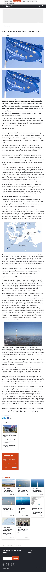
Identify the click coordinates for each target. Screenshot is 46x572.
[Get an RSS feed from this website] (14, 564)
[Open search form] (39, 6)
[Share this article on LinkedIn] (2, 418)
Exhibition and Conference (9, 3)
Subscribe (7, 463)
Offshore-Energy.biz (8, 1)
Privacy (31, 550)
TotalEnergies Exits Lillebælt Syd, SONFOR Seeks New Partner (8, 492)
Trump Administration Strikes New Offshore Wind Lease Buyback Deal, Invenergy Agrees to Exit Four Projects (37, 511)
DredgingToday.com (25, 1)
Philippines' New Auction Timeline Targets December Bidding (22, 510)
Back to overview (6, 25)
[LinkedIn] (16, 467)
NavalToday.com (33, 1)
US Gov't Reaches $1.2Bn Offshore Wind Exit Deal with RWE (8, 510)
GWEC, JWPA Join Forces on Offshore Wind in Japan (23, 531)
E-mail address (6, 555)
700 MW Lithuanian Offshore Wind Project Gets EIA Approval (37, 492)
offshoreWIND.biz (16, 1)
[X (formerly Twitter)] (15, 467)
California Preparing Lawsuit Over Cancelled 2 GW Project (23, 492)
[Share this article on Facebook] (8, 418)
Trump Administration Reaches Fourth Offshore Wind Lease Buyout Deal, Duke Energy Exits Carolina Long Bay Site (8, 533)
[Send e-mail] (11, 564)
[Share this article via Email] (10, 418)
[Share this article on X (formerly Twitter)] (5, 418)
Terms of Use (30, 552)
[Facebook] (13, 467)
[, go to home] (7, 6)
